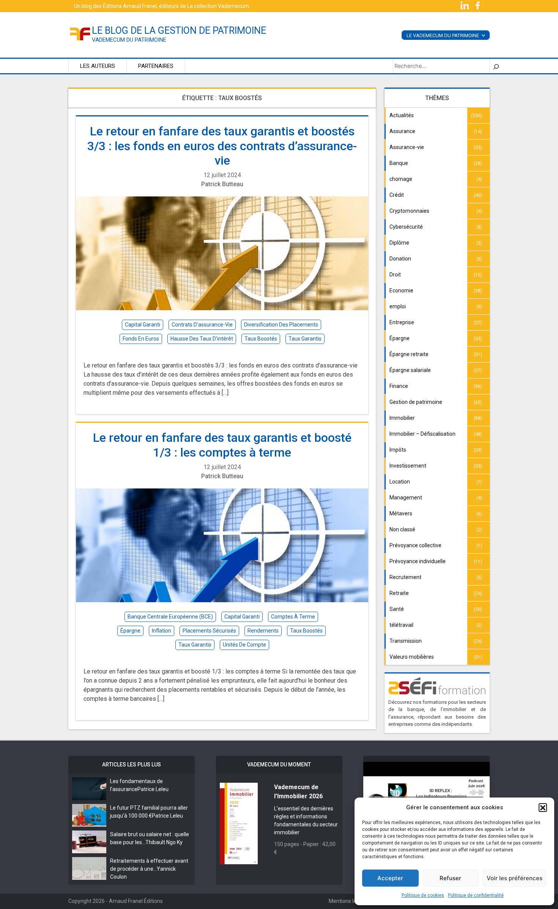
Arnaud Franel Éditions (136, 901)
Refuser (450, 878)
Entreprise (401, 322)
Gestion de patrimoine (415, 402)
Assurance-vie (406, 147)
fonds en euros (141, 339)
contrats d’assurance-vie (202, 325)
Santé (396, 609)
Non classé (402, 529)
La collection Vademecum (218, 6)
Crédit (396, 195)
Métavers (400, 513)
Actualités (401, 115)
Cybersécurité (406, 227)
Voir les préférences (514, 878)
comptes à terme (293, 617)
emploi (397, 306)
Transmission (405, 641)
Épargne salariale (410, 370)
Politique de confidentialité (476, 895)
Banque (398, 163)
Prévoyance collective (415, 545)
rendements (263, 631)
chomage (400, 179)
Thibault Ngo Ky (164, 842)
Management (405, 498)
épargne (130, 631)
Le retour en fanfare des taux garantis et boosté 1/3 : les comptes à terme (222, 444)
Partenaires (155, 66)
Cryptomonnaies (409, 211)
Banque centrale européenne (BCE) (170, 617)
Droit (395, 275)
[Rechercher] (496, 66)
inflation (161, 631)
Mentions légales (349, 901)
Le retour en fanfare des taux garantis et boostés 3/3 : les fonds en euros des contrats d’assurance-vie (222, 146)
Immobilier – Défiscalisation (422, 434)
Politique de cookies (423, 895)
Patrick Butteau (222, 184)
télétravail (401, 625)
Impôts (397, 450)
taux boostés (260, 339)
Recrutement (405, 577)
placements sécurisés (209, 631)
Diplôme (399, 243)
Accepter (390, 878)
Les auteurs (97, 66)
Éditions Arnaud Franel (130, 6)
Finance (398, 386)
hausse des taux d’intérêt (201, 339)
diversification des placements (281, 325)
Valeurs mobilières (411, 657)
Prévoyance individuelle (417, 561)
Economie (401, 290)
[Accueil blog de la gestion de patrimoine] (80, 33)
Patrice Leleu (153, 789)
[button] (543, 807)
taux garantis (305, 339)
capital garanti (142, 325)
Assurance (402, 131)
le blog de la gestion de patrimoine (179, 30)
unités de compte (244, 645)
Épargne (399, 338)
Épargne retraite (409, 354)
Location (399, 482)
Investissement (407, 466)
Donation (400, 259)
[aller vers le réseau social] (465, 6)
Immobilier (402, 418)
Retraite (399, 593)
